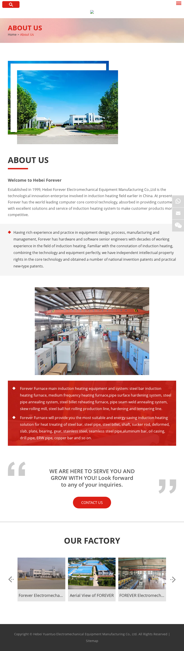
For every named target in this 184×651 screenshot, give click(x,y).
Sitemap (92, 641)
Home (12, 34)
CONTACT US (92, 502)
